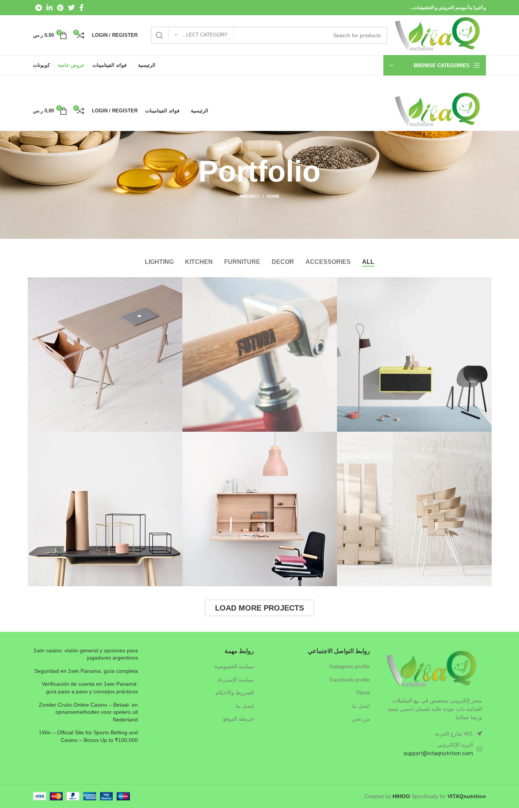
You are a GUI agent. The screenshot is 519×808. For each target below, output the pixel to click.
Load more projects (259, 608)
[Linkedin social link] (49, 7)
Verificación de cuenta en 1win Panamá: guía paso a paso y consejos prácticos (90, 687)
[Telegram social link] (38, 7)
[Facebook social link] (81, 7)
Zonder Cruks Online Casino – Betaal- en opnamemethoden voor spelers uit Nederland (88, 712)
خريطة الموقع (238, 719)
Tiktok (363, 693)
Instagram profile (349, 666)
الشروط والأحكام (234, 693)
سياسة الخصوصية (234, 666)
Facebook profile (350, 680)
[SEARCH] (159, 35)
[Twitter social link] (71, 7)
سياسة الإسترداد (235, 680)
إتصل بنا (245, 706)
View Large (342, 283)
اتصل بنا (361, 706)
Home (273, 196)
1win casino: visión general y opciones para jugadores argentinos (85, 654)
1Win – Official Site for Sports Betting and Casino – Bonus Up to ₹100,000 (88, 736)
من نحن (361, 719)
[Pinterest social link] (60, 7)
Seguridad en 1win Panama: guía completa (86, 671)
